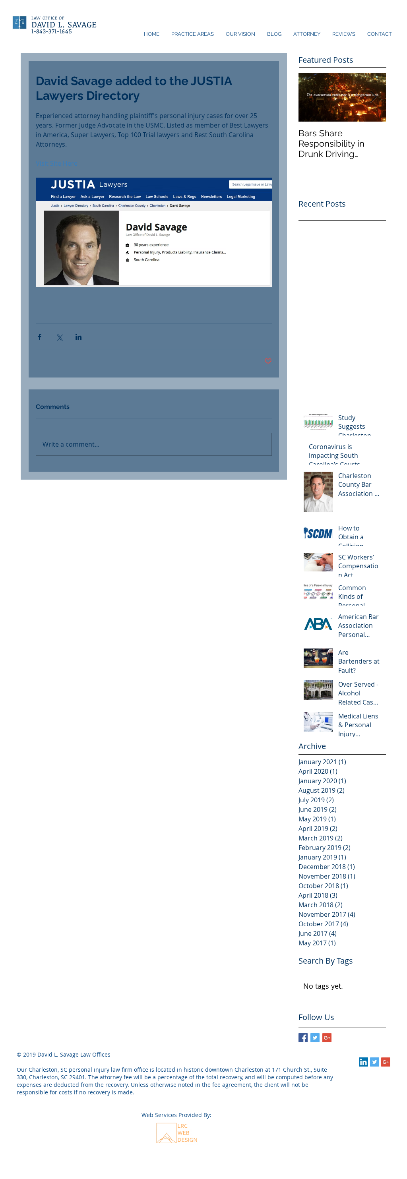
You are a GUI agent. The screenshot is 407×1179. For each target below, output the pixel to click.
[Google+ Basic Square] (326, 1037)
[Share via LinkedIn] (78, 337)
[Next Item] (373, 97)
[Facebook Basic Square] (303, 1037)
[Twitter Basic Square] (315, 1037)
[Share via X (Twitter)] (59, 337)
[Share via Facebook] (39, 337)
